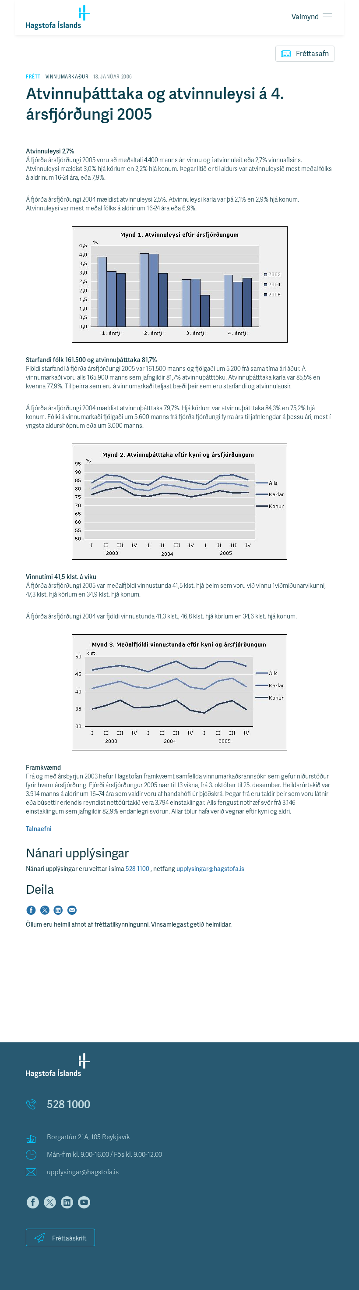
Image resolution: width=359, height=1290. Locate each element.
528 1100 (138, 869)
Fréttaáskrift (69, 1238)
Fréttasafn (312, 54)
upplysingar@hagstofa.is (210, 869)
